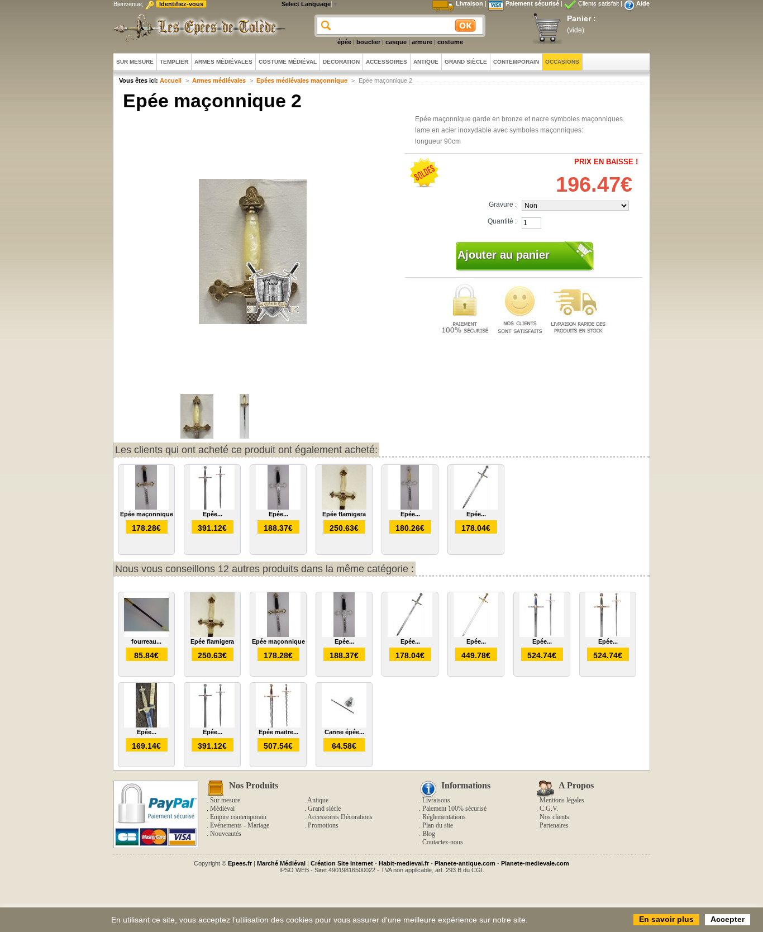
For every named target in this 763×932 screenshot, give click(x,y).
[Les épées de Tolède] (197, 28)
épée (344, 42)
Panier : (581, 18)
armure (422, 42)
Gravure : (503, 204)
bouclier (368, 42)
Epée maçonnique (146, 514)
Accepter (727, 919)
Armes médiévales (219, 80)
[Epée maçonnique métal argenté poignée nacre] (410, 507)
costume (450, 42)
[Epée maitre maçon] (278, 725)
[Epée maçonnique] (146, 507)
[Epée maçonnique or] (607, 634)
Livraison (469, 3)
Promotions (323, 825)
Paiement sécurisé (532, 3)
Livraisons (436, 800)
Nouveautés (225, 834)
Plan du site (437, 825)
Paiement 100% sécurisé (454, 808)
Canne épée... (344, 732)
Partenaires (554, 825)
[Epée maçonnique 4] (146, 725)
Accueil (171, 80)
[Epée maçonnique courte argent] (476, 507)
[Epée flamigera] (344, 507)
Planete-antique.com (465, 863)
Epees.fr (240, 863)
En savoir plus (666, 919)
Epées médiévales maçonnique (301, 80)
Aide (643, 3)
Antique (317, 800)
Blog (428, 834)
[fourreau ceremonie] (146, 634)
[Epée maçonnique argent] (541, 634)
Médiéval (222, 808)
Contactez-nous (442, 842)
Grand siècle (324, 808)
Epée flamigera (344, 514)
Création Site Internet (342, 863)
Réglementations (444, 817)
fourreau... (146, 641)
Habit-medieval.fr (404, 863)
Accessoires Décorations (340, 817)
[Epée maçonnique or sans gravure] (476, 634)
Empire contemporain (238, 817)
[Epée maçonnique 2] (197, 436)
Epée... (212, 514)
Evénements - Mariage (239, 825)
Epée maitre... (278, 732)
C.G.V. (549, 808)
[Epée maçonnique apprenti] (212, 507)
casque (396, 42)
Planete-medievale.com (535, 863)
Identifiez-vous (181, 4)
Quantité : (502, 221)
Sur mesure (225, 800)
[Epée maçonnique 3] (278, 507)
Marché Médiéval (281, 863)
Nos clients (554, 817)
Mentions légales (562, 800)
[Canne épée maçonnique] (344, 725)
